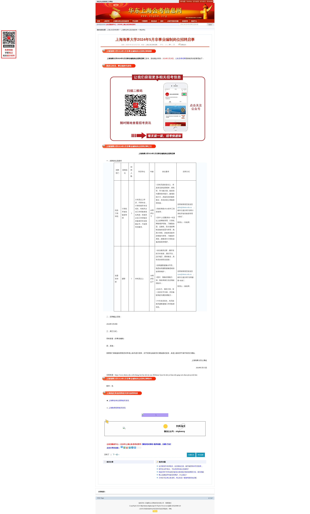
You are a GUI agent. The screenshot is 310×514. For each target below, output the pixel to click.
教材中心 (194, 21)
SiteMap (189, 1)
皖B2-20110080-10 (174, 506)
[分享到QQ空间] (124, 447)
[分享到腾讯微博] (129, 447)
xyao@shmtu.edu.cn (185, 274)
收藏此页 (191, 455)
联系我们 (168, 503)
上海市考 (106, 21)
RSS (98, 498)
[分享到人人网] (132, 447)
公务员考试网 (180, 58)
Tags (102, 498)
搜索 (210, 25)
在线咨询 (185, 21)
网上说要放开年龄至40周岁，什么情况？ (173, 475)
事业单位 (142, 30)
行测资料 (145, 21)
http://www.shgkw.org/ (147, 506)
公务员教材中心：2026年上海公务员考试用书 (120, 24)
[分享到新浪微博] (127, 447)
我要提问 (183, 45)
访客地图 (182, 1)
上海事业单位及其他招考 (121, 21)
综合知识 (154, 21)
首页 (98, 21)
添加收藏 (210, 1)
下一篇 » (116, 454)
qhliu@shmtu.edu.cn (185, 207)
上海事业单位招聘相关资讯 (119, 400)
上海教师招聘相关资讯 (117, 408)
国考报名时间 (101, 24)
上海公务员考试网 (113, 30)
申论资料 (135, 21)
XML (170, 509)
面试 (161, 21)
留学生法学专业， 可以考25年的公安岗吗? (174, 469)
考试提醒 (200, 455)
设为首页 (203, 1)
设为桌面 (196, 1)
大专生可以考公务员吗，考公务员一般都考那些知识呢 (178, 478)
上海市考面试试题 (172, 21)
